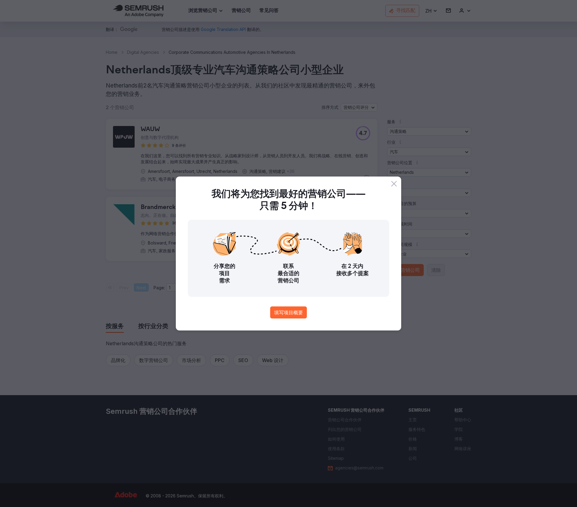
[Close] (394, 184)
